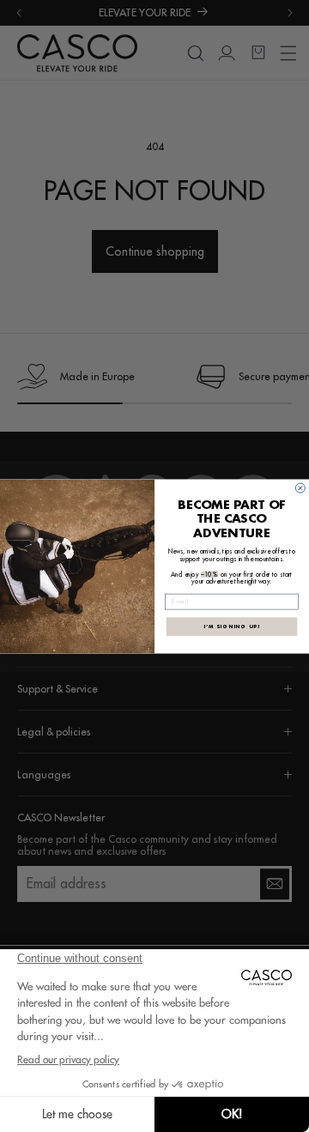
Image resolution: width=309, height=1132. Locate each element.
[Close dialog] (300, 488)
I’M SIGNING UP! (231, 626)
